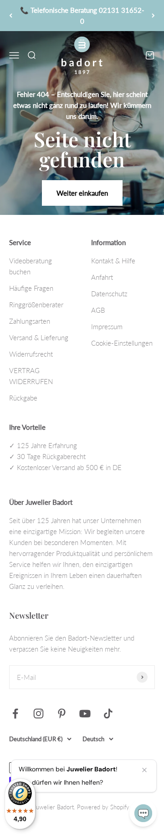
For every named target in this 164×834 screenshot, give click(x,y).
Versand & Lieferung (38, 337)
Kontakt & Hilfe (113, 261)
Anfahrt (102, 277)
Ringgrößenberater (36, 304)
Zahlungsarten (29, 321)
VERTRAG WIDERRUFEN (31, 375)
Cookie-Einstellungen (122, 343)
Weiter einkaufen (82, 193)
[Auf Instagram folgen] (38, 713)
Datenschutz (109, 293)
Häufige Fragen (31, 288)
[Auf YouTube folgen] (85, 713)
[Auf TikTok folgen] (108, 713)
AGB (98, 310)
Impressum (107, 326)
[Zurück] (10, 16)
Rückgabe (23, 398)
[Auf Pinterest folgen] (62, 713)
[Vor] (153, 16)
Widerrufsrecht (31, 354)
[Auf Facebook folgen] (15, 713)
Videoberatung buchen (30, 266)
